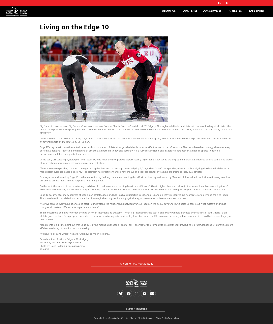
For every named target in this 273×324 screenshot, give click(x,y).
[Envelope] (152, 293)
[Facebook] (128, 293)
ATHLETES (235, 10)
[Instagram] (136, 293)
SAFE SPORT (256, 10)
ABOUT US (169, 10)
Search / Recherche (136, 308)
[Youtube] (144, 293)
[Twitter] (120, 293)
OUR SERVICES (212, 10)
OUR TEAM (190, 10)
